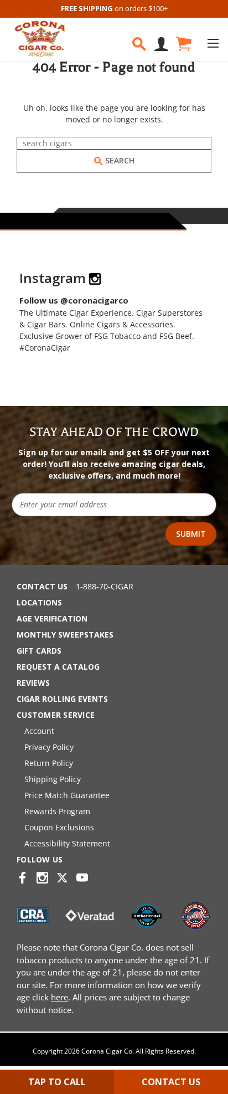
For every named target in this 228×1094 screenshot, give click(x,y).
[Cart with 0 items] (183, 44)
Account (39, 731)
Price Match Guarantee (67, 795)
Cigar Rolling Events (62, 699)
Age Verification (52, 618)
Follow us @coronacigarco (73, 300)
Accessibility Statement (67, 843)
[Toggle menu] (213, 43)
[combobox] (114, 143)
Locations (39, 602)
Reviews (33, 682)
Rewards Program (57, 811)
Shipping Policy (52, 779)
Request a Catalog (58, 666)
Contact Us (42, 586)
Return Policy (48, 763)
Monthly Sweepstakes (65, 634)
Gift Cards (39, 650)
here (59, 997)
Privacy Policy (49, 747)
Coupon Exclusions (59, 827)
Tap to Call (57, 1082)
